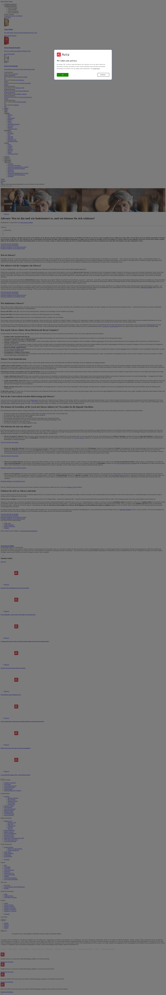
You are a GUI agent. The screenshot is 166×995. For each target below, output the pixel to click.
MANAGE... (103, 74)
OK (63, 74)
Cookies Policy (96, 68)
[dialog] (83, 65)
